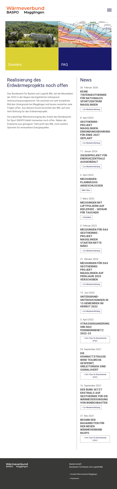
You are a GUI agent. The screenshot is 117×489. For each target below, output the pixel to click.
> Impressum (74, 478)
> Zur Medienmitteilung (91, 109)
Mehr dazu (86, 190)
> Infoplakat (86, 217)
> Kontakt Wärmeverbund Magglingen (83, 474)
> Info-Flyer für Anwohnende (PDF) (95, 339)
